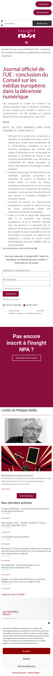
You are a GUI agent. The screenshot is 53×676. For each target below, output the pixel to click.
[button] (49, 623)
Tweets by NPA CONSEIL (13, 594)
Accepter (26, 651)
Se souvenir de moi (12, 288)
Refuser (26, 658)
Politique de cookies (19, 672)
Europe (13, 49)
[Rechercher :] (17, 23)
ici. (35, 248)
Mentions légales (34, 672)
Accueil (4, 49)
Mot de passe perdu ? (11, 299)
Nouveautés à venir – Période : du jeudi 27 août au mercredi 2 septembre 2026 (23, 523)
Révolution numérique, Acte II (17, 475)
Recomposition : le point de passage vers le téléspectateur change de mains (20, 566)
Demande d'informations (27, 358)
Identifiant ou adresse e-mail (16, 270)
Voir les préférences (26, 666)
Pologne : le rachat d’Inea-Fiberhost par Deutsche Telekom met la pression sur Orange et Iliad (23, 580)
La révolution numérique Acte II (15, 536)
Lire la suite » (5, 489)
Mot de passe (9, 279)
